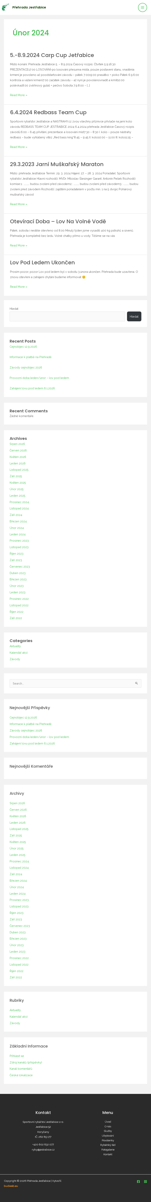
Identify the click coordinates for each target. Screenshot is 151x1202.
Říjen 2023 (16, 553)
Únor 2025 (17, 489)
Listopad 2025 (19, 469)
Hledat (14, 308)
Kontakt (107, 1154)
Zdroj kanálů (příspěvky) (26, 1062)
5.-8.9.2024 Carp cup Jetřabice (52, 55)
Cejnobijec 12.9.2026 (23, 346)
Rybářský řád (107, 1144)
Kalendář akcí (19, 652)
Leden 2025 (17, 495)
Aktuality (15, 646)
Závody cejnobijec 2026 (26, 367)
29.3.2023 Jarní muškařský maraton (57, 164)
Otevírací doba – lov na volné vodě (58, 221)
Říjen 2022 (16, 611)
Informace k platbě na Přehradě (31, 357)
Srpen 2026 (17, 444)
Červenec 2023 (20, 566)
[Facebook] (138, 1181)
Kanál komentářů (21, 1068)
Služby (108, 1130)
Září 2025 (16, 476)
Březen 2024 (18, 521)
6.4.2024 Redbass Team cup (48, 112)
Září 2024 (16, 514)
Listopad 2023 (19, 547)
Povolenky (108, 1140)
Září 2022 (16, 618)
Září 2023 (16, 560)
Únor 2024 (17, 527)
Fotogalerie (107, 1149)
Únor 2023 (17, 585)
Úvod (108, 1121)
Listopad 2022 (19, 605)
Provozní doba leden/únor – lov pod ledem (39, 378)
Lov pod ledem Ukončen (42, 262)
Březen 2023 (18, 579)
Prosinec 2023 (19, 540)
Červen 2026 (18, 450)
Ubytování (108, 1135)
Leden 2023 (17, 592)
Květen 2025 (18, 482)
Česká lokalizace (21, 1075)
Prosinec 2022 (19, 598)
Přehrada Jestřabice (29, 7)
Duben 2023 (18, 573)
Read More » (18, 94)
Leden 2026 (18, 463)
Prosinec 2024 (19, 502)
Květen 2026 (18, 457)
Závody (15, 659)
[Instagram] (145, 1181)
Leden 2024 (18, 534)
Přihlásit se (17, 1056)
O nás (108, 1126)
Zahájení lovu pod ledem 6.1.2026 (32, 388)
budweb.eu (11, 1185)
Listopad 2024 (19, 508)
